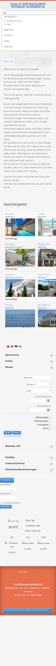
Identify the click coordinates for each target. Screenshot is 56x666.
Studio (9, 360)
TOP (28, 610)
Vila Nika (9, 213)
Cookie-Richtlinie (15, 463)
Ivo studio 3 (43, 304)
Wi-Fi (46, 428)
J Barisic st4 (43, 244)
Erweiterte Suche (14, 21)
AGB (8, 25)
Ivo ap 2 (9, 304)
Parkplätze (43, 424)
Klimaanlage (42, 417)
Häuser (9, 367)
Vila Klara (9, 274)
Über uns (8, 61)
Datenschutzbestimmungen (21, 469)
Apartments (12, 354)
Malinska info (12, 446)
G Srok (41, 213)
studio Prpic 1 (45, 274)
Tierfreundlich (41, 421)
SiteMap (9, 457)
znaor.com (32, 571)
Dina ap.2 (10, 244)
